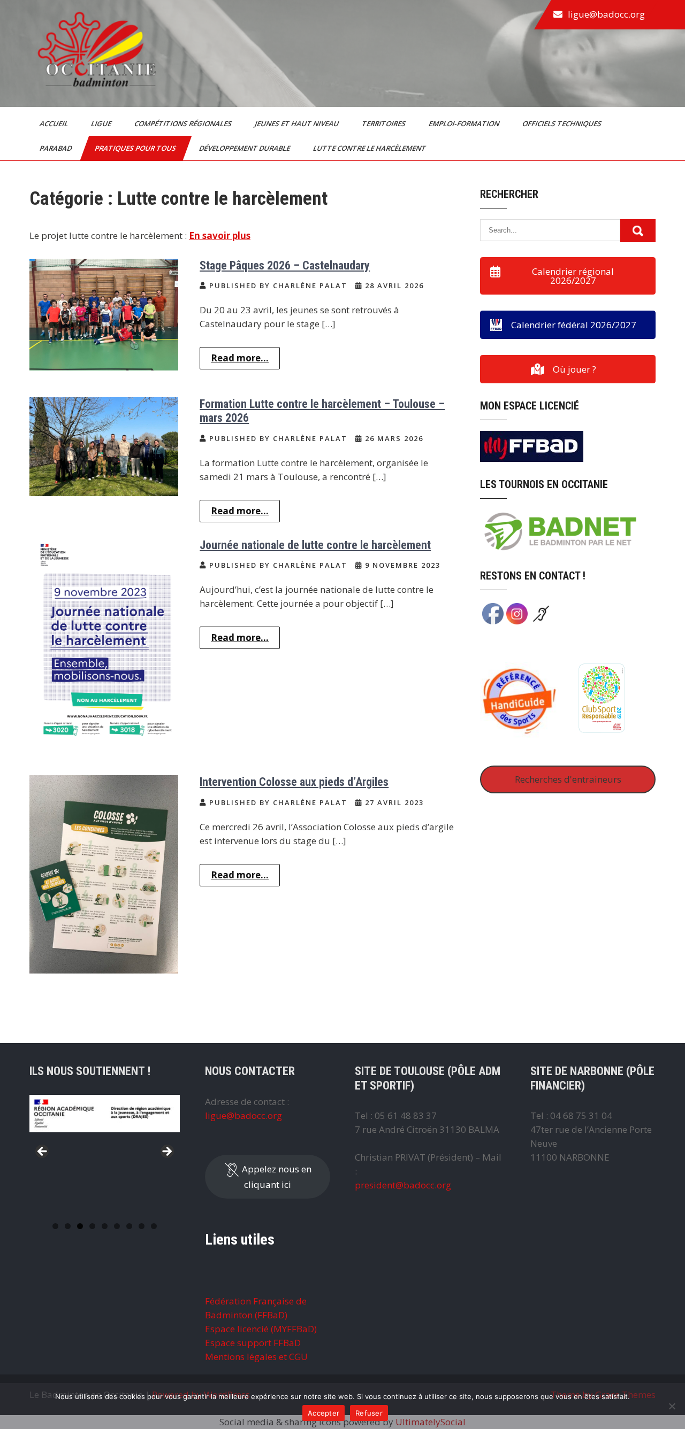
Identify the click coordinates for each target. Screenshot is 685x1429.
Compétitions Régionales (183, 123)
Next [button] (166, 1152)
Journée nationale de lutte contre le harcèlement (315, 545)
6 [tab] (117, 1226)
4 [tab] (92, 1226)
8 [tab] (141, 1226)
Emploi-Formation (465, 123)
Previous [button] (43, 1152)
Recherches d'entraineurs (568, 779)
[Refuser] (671, 1406)
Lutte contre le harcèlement (370, 148)
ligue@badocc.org (606, 14)
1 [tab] (55, 1226)
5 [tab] (105, 1226)
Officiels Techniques (562, 123)
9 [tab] (154, 1226)
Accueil (55, 123)
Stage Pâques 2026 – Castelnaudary (285, 265)
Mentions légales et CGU (256, 1356)
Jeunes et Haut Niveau (297, 123)
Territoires (384, 123)
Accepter (323, 1413)
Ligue (102, 123)
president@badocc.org (403, 1185)
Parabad (56, 148)
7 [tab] (129, 1226)
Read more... (240, 358)
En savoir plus (219, 235)
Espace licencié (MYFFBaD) (261, 1329)
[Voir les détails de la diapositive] (104, 1130)
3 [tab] (80, 1226)
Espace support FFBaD (253, 1343)
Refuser (369, 1413)
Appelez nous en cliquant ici (275, 1177)
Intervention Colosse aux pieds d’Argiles (294, 782)
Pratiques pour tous (136, 148)
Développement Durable (245, 148)
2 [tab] (68, 1226)
